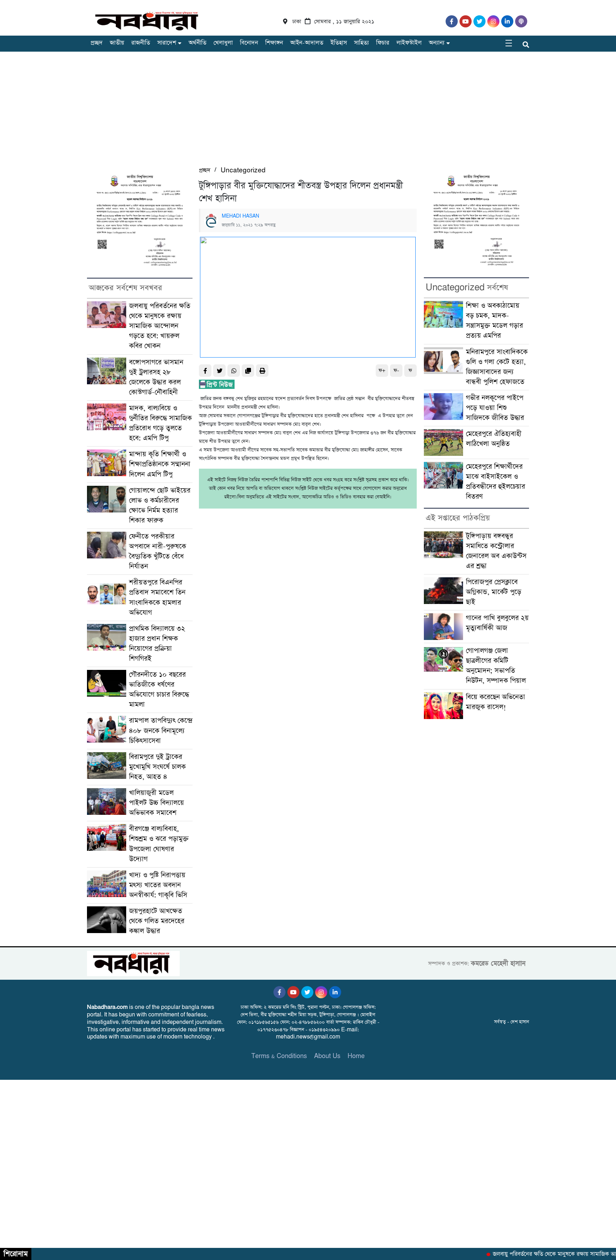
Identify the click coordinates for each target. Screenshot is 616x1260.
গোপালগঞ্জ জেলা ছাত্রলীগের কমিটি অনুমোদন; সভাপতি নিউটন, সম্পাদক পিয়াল (496, 666)
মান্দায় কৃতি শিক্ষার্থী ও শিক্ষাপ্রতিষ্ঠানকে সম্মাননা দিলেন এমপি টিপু (159, 464)
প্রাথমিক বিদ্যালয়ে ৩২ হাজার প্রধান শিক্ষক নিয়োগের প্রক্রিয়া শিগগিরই (157, 643)
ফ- (396, 370)
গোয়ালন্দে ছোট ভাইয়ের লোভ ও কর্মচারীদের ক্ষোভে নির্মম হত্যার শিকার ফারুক (159, 505)
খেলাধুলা (223, 43)
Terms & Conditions (279, 1056)
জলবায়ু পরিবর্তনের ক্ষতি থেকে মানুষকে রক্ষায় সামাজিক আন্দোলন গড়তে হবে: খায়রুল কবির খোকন (159, 326)
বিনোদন (249, 43)
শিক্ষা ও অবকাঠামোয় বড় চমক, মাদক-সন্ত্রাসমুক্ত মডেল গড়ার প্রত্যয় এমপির (494, 320)
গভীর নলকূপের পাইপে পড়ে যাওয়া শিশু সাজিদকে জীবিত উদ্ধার (495, 408)
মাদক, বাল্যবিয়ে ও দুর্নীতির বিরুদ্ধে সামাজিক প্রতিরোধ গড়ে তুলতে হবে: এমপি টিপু (160, 423)
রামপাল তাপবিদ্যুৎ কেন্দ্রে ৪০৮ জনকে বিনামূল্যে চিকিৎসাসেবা (160, 730)
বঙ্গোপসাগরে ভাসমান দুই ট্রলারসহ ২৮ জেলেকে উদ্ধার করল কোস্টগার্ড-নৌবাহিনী (156, 377)
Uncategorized (243, 170)
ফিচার (382, 43)
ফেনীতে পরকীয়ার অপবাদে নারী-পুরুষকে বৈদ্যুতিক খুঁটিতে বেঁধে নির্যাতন (157, 551)
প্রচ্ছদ (97, 43)
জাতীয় (117, 43)
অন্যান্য (437, 43)
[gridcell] (307, 429)
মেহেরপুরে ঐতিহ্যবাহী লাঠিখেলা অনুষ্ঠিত (494, 439)
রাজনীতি (140, 43)
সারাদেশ (166, 43)
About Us (327, 1056)
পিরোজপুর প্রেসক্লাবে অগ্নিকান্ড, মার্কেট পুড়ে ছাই (493, 592)
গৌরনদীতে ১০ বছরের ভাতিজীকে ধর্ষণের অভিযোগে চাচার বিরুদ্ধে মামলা (159, 689)
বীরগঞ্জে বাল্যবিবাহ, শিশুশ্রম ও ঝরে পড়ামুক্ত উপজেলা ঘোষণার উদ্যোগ (159, 844)
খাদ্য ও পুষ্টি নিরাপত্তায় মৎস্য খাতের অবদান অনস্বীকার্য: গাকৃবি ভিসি (158, 885)
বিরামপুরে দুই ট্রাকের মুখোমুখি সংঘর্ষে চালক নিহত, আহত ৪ (157, 767)
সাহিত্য (361, 43)
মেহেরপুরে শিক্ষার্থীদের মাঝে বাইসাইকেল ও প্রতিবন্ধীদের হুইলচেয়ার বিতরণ (495, 481)
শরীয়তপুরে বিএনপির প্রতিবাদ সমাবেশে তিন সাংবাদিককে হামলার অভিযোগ (157, 597)
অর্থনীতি (197, 43)
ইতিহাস (338, 43)
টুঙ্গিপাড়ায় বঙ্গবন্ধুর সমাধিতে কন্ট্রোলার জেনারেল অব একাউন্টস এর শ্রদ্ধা (496, 551)
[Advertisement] (308, 112)
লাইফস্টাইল (409, 43)
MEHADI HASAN (240, 216)
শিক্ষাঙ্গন (274, 43)
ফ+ (382, 370)
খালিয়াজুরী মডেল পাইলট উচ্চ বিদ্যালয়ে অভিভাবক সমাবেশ (156, 803)
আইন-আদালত (306, 43)
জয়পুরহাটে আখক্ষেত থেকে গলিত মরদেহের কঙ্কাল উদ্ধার (156, 921)
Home (356, 1056)
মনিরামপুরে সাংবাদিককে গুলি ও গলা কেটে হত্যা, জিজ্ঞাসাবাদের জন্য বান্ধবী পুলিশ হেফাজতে (497, 367)
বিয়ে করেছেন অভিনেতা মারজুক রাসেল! (495, 702)
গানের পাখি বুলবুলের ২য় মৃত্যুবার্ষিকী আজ (497, 623)
